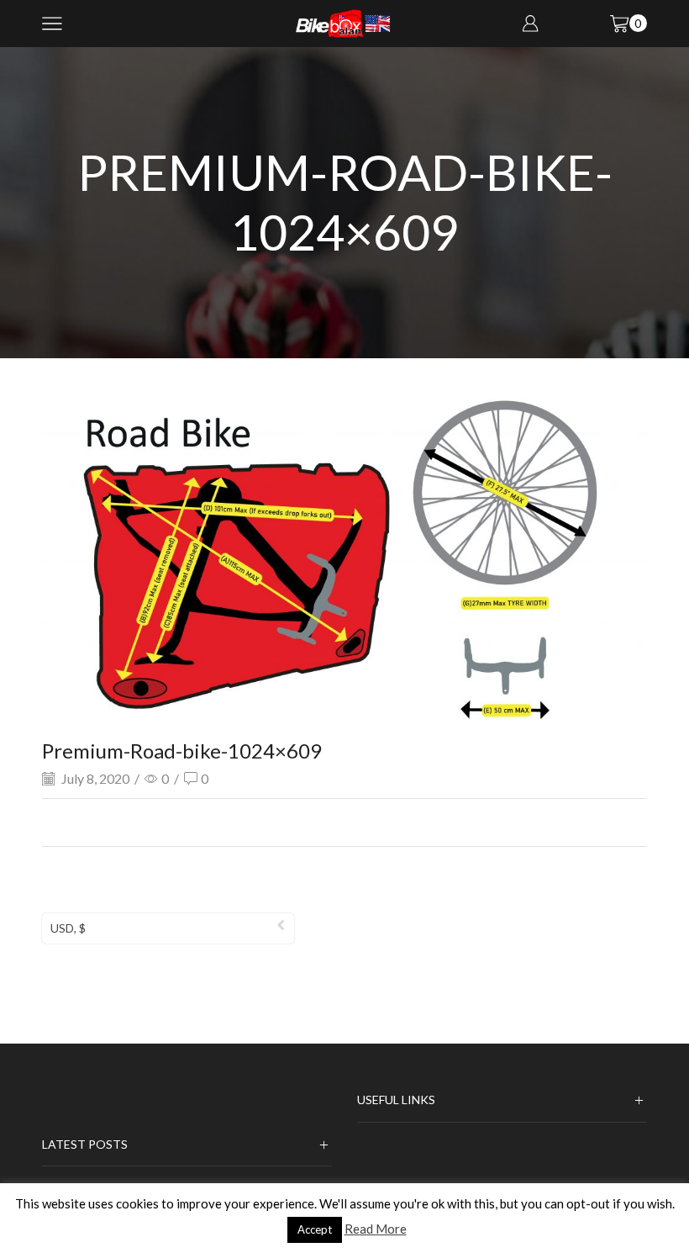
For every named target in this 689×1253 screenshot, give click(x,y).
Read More (375, 1228)
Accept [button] (314, 1229)
